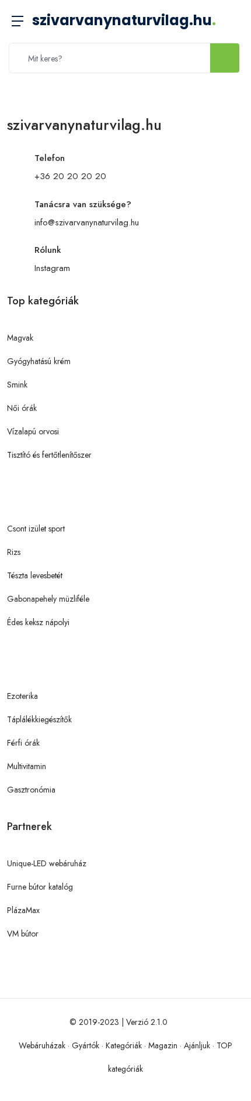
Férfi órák (23, 743)
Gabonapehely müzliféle (48, 599)
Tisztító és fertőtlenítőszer (49, 455)
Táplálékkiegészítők (39, 719)
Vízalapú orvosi (33, 431)
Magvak (20, 338)
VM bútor (23, 933)
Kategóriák (124, 1045)
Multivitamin (26, 766)
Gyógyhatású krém (39, 361)
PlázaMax (23, 910)
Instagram (52, 268)
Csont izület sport (36, 528)
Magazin (162, 1045)
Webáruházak (42, 1045)
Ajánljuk (197, 1045)
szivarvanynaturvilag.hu (124, 20)
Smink (17, 384)
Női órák (22, 408)
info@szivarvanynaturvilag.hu (86, 222)
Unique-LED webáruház (46, 863)
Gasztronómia (31, 789)
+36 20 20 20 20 (70, 176)
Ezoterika (22, 696)
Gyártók (85, 1045)
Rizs (13, 552)
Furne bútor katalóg (40, 887)
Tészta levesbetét (34, 575)
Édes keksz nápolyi (38, 622)
